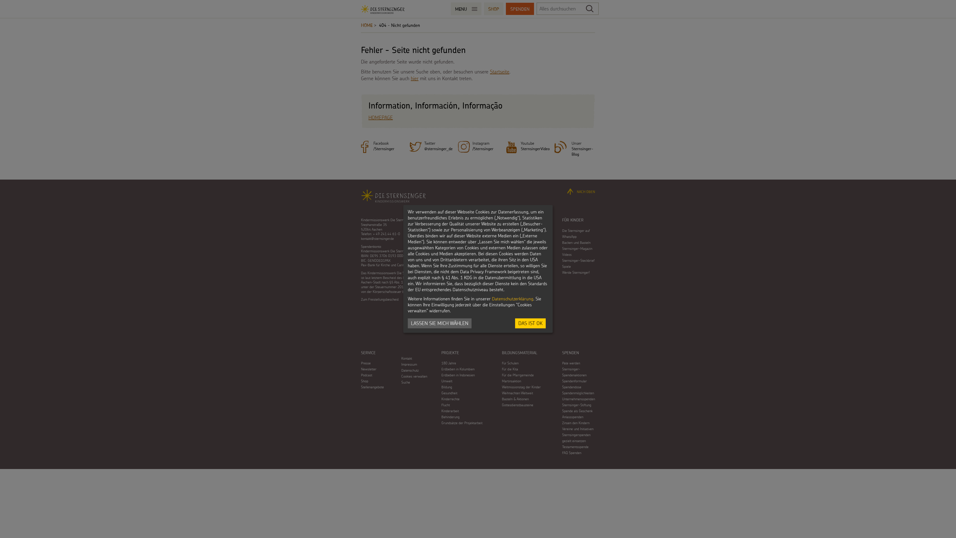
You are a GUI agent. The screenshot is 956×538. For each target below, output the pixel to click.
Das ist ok (530, 323)
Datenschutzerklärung (512, 299)
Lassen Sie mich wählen (439, 323)
